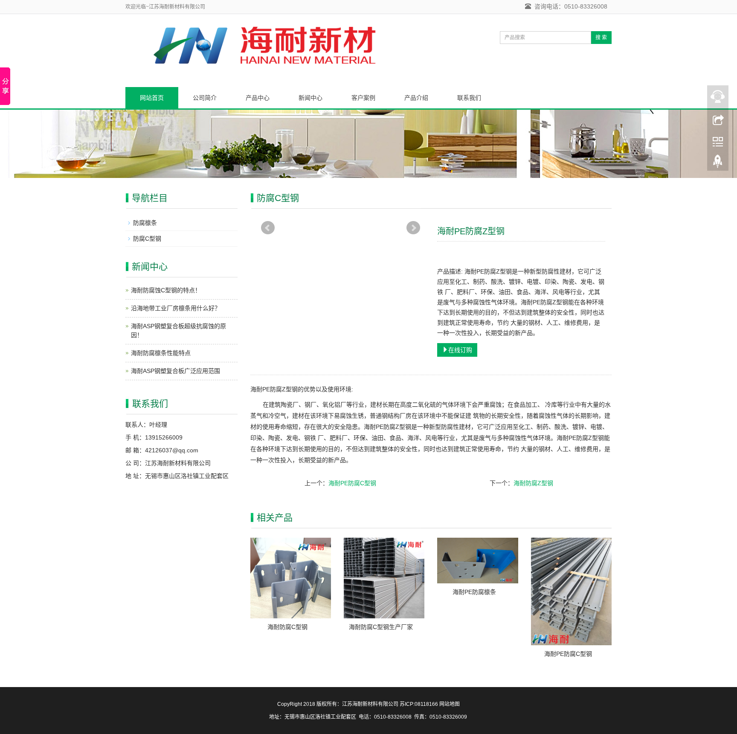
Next (413, 228)
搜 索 (601, 38)
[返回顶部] (717, 163)
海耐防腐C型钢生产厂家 (381, 626)
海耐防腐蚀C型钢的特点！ (166, 290)
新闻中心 (310, 97)
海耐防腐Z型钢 (533, 483)
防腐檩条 (145, 222)
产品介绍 (416, 97)
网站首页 (152, 97)
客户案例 (363, 97)
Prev (268, 228)
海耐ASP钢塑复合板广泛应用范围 (175, 370)
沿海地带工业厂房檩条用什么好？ (176, 308)
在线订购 (460, 350)
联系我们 (469, 97)
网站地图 (449, 704)
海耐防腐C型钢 (287, 626)
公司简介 (205, 97)
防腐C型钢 (147, 238)
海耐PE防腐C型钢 (352, 483)
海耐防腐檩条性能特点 (161, 353)
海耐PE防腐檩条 (474, 591)
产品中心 (258, 97)
